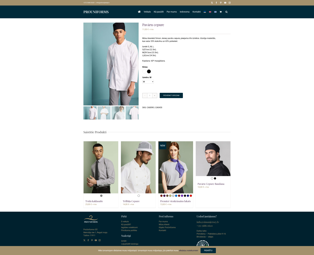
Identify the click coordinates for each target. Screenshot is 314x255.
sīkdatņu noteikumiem (188, 250)
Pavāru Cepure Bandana (211, 183)
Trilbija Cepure (131, 201)
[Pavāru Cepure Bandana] (213, 158)
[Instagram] (100, 240)
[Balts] (139, 196)
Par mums (163, 221)
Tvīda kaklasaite (94, 201)
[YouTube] (96, 240)
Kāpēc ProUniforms (167, 227)
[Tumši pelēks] (101, 196)
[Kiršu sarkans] (179, 196)
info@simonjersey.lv (103, 3)
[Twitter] (84, 240)
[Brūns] (167, 196)
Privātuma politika (129, 230)
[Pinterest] (92, 240)
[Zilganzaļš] (176, 196)
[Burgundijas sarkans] (161, 196)
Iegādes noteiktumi (129, 227)
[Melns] (185, 196)
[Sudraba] (173, 196)
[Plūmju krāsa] (164, 196)
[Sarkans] (191, 196)
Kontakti (162, 230)
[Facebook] (88, 240)
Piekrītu (208, 250)
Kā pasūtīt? (126, 224)
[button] (226, 12)
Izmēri (123, 241)
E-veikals (125, 221)
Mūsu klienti (164, 224)
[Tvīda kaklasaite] (101, 167)
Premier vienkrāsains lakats (175, 201)
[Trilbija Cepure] (138, 167)
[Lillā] (182, 196)
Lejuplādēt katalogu (129, 244)
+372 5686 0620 (88, 3)
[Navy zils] (188, 196)
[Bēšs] (170, 196)
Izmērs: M (146, 77)
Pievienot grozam (171, 95)
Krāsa (145, 67)
